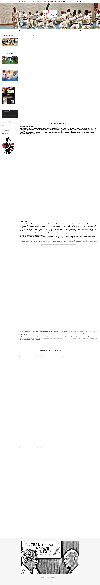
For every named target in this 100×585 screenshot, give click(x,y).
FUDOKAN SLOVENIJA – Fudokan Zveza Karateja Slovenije (59, 1)
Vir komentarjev (5, 130)
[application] (10, 114)
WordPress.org (5, 133)
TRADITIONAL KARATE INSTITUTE (25, 1)
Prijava (3, 125)
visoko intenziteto (48, 241)
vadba (24, 341)
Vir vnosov (4, 127)
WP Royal (57, 577)
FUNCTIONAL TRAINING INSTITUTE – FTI (39, 1)
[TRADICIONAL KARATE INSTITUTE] (50, 14)
